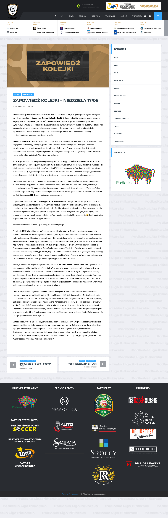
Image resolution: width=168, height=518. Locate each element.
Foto (116, 57)
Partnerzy (137, 16)
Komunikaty (119, 80)
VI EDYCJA (95, 16)
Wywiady (118, 134)
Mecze (116, 88)
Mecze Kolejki (120, 96)
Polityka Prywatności (70, 494)
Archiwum (110, 16)
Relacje (117, 111)
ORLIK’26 (82, 16)
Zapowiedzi (119, 142)
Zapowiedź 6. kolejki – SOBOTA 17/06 (35, 365)
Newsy (71, 16)
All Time (123, 16)
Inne (116, 65)
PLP (61, 16)
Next (166, 28)
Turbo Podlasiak (121, 119)
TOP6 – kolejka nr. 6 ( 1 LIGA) (82, 364)
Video (116, 126)
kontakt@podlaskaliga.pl (91, 7)
